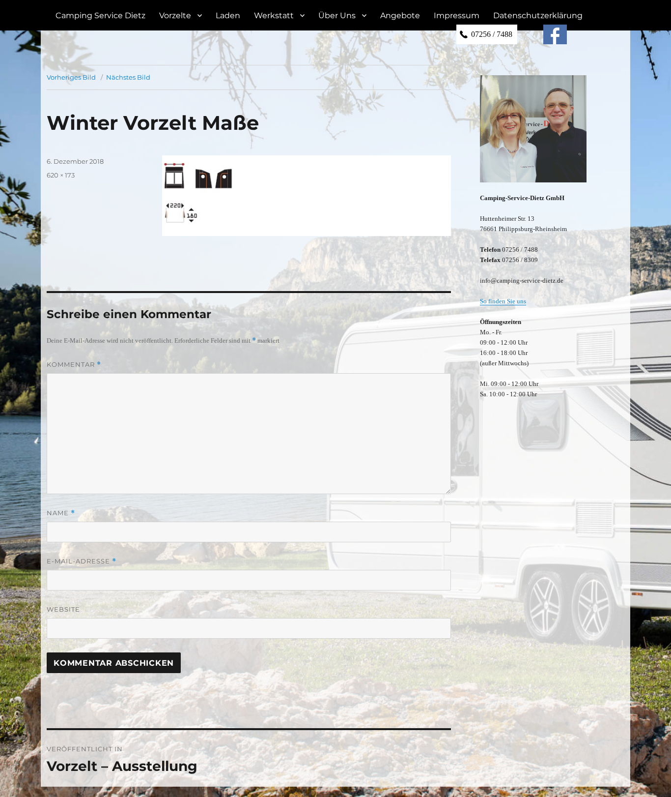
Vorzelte (175, 15)
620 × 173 (61, 175)
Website (63, 609)
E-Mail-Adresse (81, 561)
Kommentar (74, 364)
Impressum (456, 15)
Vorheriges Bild (71, 77)
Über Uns (337, 15)
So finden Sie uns (503, 301)
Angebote (400, 15)
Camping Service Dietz (100, 15)
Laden (228, 15)
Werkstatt (274, 15)
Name (61, 513)
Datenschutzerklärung (538, 15)
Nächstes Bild (128, 77)
